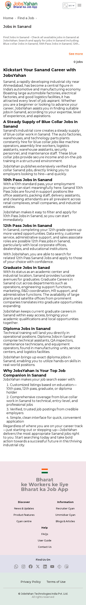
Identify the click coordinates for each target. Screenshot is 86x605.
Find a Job (26, 18)
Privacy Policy (31, 582)
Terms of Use (56, 582)
